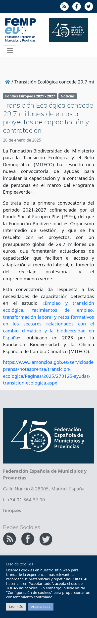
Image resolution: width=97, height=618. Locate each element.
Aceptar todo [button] (40, 606)
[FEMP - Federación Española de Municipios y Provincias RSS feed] (10, 538)
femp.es (12, 510)
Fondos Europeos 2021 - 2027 (30, 96)
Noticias (68, 96)
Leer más (16, 606)
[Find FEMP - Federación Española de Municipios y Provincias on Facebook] (28, 538)
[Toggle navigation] (10, 50)
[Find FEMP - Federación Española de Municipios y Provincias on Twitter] (45, 538)
